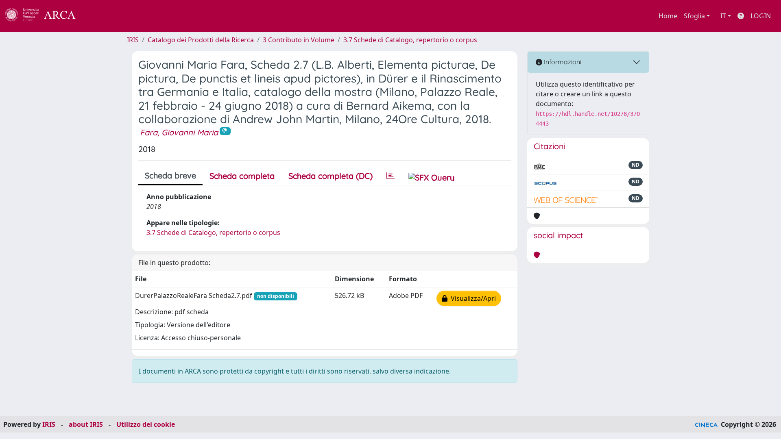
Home (668, 15)
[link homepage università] (97, 16)
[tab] (390, 176)
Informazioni (561, 62)
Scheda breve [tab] (170, 175)
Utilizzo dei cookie (145, 424)
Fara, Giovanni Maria (179, 132)
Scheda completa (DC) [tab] (330, 176)
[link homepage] (45, 16)
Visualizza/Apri (471, 298)
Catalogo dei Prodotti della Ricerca (201, 39)
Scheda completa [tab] (242, 176)
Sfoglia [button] (694, 15)
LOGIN (760, 15)
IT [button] (723, 15)
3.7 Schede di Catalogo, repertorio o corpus (410, 39)
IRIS (133, 39)
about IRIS (86, 424)
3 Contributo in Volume (298, 39)
